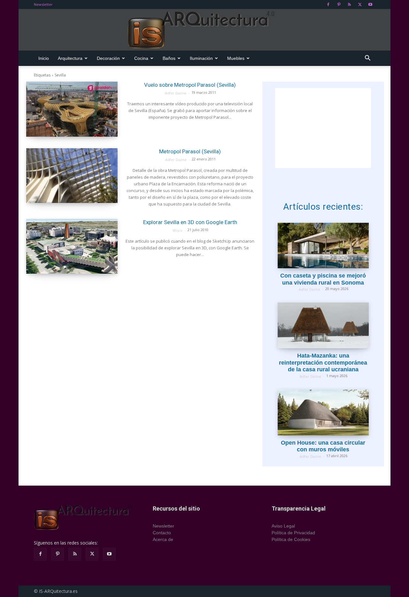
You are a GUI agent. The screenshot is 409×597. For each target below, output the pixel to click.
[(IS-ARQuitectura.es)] (204, 30)
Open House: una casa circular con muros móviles (323, 446)
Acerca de (163, 539)
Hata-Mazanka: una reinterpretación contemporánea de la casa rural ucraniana (323, 362)
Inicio (43, 58)
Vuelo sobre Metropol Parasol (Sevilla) (190, 85)
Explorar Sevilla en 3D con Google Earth (190, 222)
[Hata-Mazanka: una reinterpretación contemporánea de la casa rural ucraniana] (323, 325)
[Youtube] (370, 4)
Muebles (235, 58)
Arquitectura (70, 58)
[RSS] (349, 4)
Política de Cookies (291, 539)
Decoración (108, 58)
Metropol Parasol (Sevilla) (190, 151)
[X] (360, 4)
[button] (367, 59)
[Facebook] (328, 4)
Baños (169, 58)
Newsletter (43, 4)
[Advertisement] (323, 128)
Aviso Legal (283, 525)
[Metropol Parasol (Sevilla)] (72, 175)
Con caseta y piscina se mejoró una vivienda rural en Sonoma (323, 279)
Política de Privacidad (293, 532)
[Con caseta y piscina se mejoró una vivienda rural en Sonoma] (323, 246)
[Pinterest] (338, 4)
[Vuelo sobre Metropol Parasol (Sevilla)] (72, 109)
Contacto (162, 532)
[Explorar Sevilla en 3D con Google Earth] (72, 246)
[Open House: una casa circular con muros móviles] (323, 412)
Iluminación (201, 58)
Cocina (141, 58)
